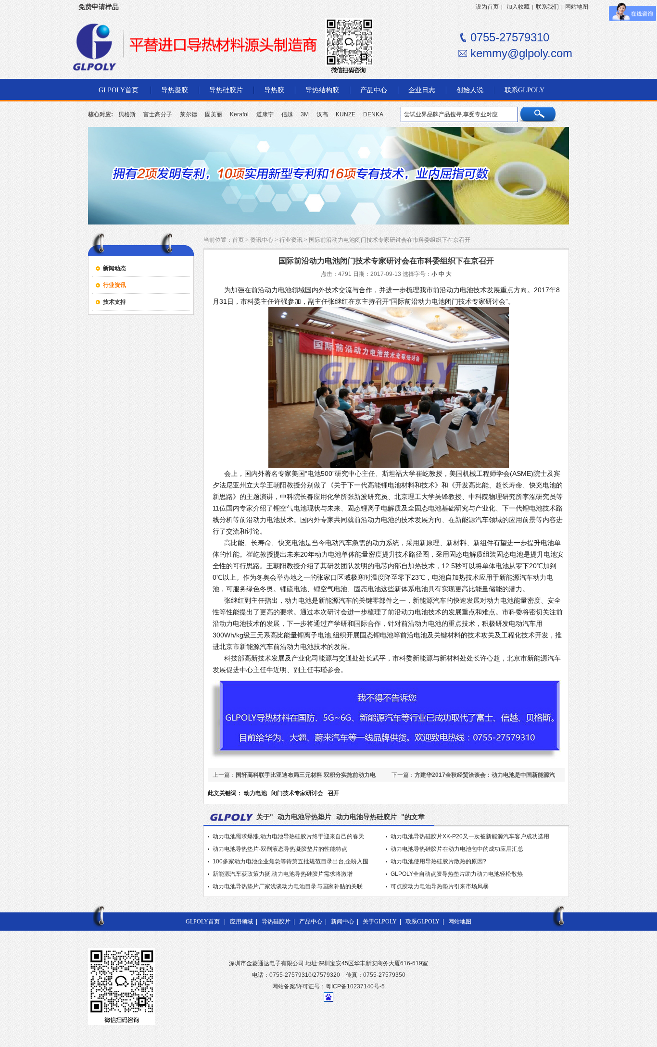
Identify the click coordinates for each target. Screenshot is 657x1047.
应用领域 (241, 921)
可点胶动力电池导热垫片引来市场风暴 (440, 886)
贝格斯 (127, 114)
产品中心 (310, 921)
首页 (238, 240)
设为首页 (487, 6)
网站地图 (576, 6)
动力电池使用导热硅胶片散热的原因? (438, 861)
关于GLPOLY (380, 921)
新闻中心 (342, 921)
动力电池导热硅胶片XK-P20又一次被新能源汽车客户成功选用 (470, 836)
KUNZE (345, 114)
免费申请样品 (98, 7)
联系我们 (547, 6)
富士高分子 (157, 114)
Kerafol (239, 114)
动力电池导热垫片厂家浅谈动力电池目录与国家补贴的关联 (288, 886)
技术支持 (114, 302)
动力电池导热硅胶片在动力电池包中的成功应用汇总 (457, 849)
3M (305, 114)
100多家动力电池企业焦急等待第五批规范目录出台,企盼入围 (290, 861)
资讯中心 (261, 240)
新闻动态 (114, 268)
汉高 (322, 114)
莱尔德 (188, 114)
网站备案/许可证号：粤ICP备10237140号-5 (328, 986)
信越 (287, 114)
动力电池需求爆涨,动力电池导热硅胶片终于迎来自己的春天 (288, 836)
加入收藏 (518, 6)
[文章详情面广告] (386, 759)
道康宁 (265, 114)
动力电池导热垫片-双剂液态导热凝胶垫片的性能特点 (280, 849)
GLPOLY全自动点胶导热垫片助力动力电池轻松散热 (457, 874)
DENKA (373, 114)
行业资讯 (114, 285)
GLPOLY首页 (203, 921)
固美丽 (213, 114)
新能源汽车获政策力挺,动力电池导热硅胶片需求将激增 (283, 874)
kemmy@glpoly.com (521, 53)
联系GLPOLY (422, 921)
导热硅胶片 (276, 921)
